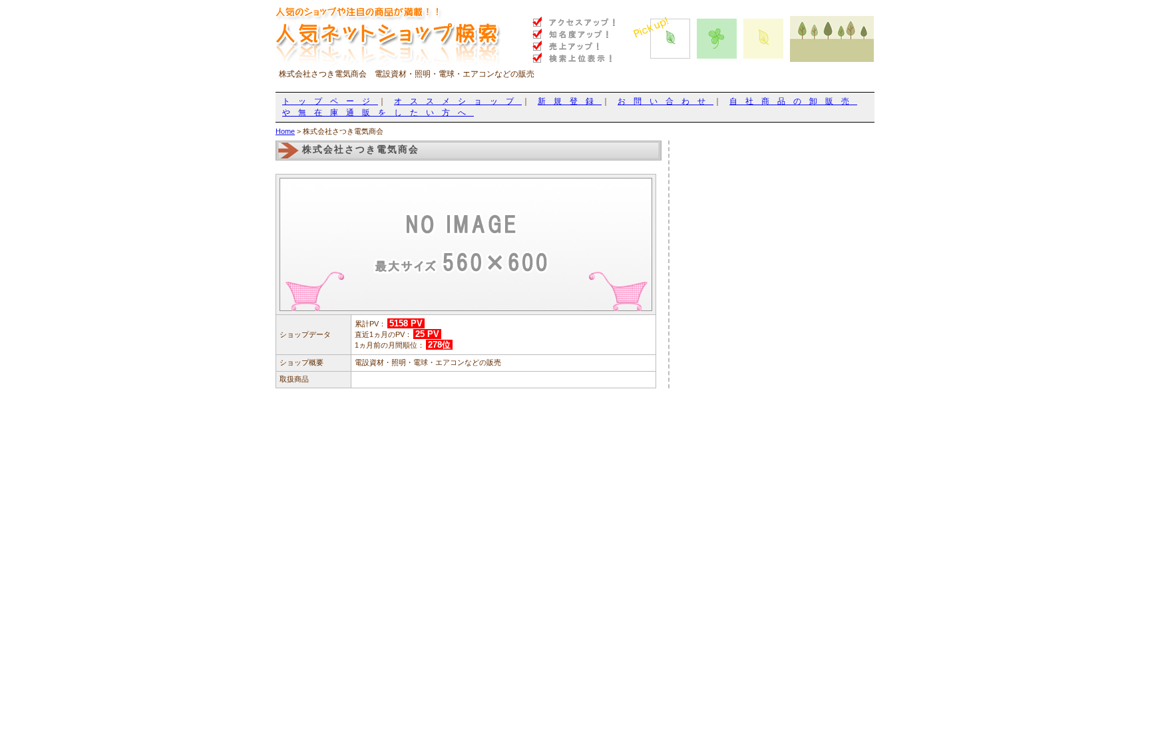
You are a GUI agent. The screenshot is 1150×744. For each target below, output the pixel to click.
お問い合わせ (665, 101)
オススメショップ (458, 101)
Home (285, 131)
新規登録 (570, 101)
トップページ (330, 101)
